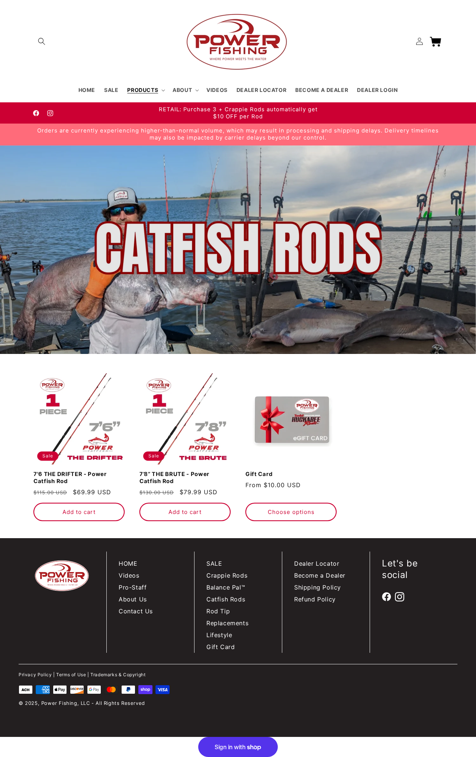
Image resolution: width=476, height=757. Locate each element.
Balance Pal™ (225, 587)
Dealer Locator (316, 563)
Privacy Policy (35, 674)
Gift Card (258, 474)
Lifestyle (219, 635)
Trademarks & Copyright (117, 674)
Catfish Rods (225, 599)
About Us (133, 599)
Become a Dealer (319, 575)
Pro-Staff (133, 587)
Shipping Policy (317, 587)
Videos (129, 575)
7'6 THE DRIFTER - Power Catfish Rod (70, 478)
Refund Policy (315, 599)
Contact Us (136, 611)
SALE (214, 563)
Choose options (291, 511)
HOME (128, 563)
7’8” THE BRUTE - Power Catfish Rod (174, 478)
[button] (41, 41)
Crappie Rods (226, 575)
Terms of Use (71, 674)
